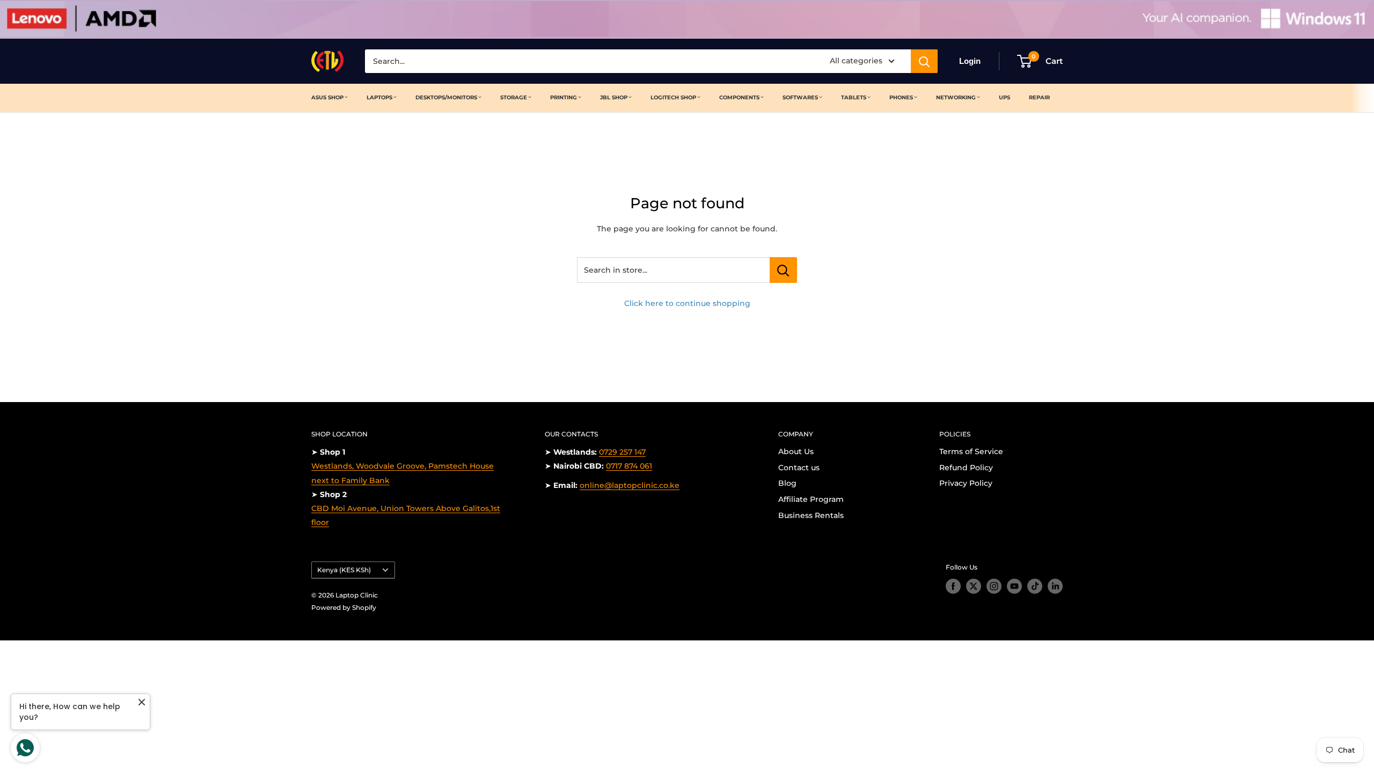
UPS (1004, 97)
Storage (513, 97)
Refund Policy (966, 467)
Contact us (799, 467)
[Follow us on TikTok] (1034, 586)
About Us (796, 451)
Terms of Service (971, 451)
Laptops (379, 97)
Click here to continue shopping (687, 303)
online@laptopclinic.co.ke (629, 485)
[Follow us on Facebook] (953, 586)
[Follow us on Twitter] (973, 586)
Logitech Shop (673, 97)
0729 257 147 (622, 452)
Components (739, 97)
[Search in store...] (783, 270)
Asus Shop (327, 97)
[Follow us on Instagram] (994, 586)
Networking (956, 97)
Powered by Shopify (343, 607)
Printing (563, 97)
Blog (787, 483)
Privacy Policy (965, 483)
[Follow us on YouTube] (1014, 586)
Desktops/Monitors (446, 97)
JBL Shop (613, 97)
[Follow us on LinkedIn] (1055, 586)
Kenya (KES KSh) (344, 570)
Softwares (800, 97)
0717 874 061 (629, 466)
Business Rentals (811, 515)
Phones (901, 97)
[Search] (924, 61)
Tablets (853, 97)
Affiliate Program (811, 499)
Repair (1039, 97)
